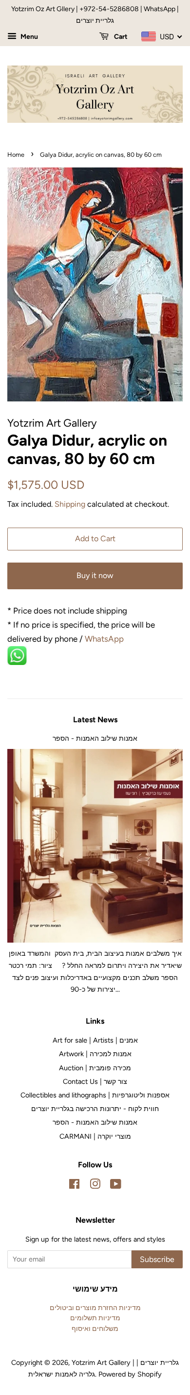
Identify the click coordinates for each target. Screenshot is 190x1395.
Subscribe (157, 1259)
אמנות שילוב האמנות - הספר (95, 738)
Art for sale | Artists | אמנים (95, 1040)
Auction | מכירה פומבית (95, 1067)
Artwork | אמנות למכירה (95, 1053)
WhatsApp (105, 639)
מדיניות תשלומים (95, 1318)
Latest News (95, 719)
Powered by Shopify (130, 1374)
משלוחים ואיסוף (95, 1328)
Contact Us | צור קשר (95, 1081)
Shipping (70, 504)
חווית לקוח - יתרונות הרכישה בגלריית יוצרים (95, 1108)
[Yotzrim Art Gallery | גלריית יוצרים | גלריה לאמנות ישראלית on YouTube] (115, 1185)
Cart (120, 37)
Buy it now (95, 575)
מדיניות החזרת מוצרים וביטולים (95, 1308)
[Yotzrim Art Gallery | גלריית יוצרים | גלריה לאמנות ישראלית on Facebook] (74, 1185)
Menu (28, 37)
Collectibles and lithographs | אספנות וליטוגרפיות (95, 1095)
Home (15, 154)
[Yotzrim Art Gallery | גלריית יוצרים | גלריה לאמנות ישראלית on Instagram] (95, 1185)
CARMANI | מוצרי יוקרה (95, 1136)
